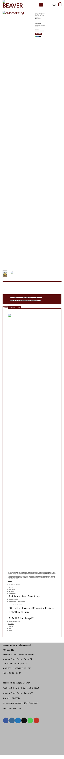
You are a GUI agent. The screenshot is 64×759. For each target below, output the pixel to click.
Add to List (38, 33)
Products (41, 13)
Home (36, 13)
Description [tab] (6, 283)
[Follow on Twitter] (18, 720)
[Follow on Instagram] (12, 720)
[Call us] (30, 720)
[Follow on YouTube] (36, 720)
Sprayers (37, 14)
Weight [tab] (4, 289)
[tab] (6, 307)
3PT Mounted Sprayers (39, 15)
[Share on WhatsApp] (35, 36)
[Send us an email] (24, 720)
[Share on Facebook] (37, 36)
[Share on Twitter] (38, 36)
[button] (59, 4)
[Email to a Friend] (40, 36)
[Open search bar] (54, 4)
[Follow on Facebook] (6, 720)
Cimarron (37, 17)
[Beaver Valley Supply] (20, 4)
